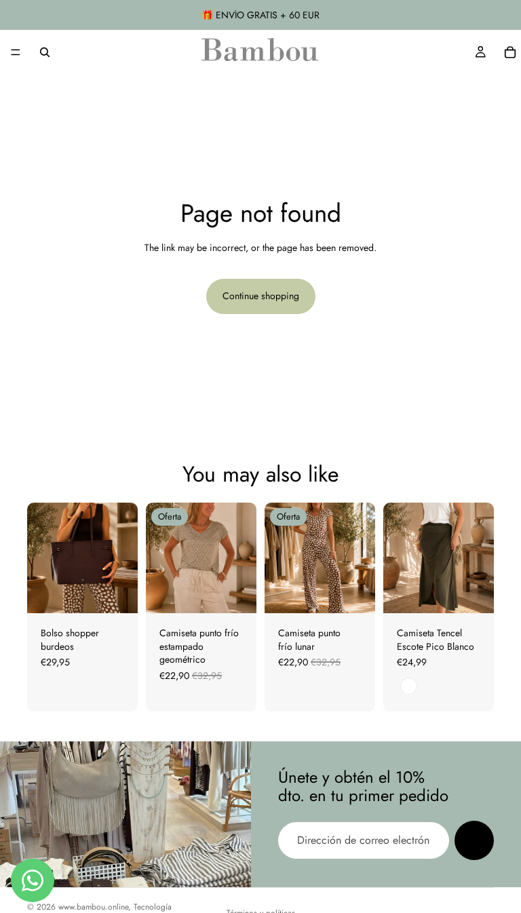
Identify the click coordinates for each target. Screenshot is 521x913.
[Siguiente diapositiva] (123, 558)
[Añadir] (116, 592)
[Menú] (15, 52)
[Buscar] (45, 52)
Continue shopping (261, 296)
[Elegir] (235, 592)
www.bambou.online (93, 907)
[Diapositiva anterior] (42, 558)
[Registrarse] (474, 840)
